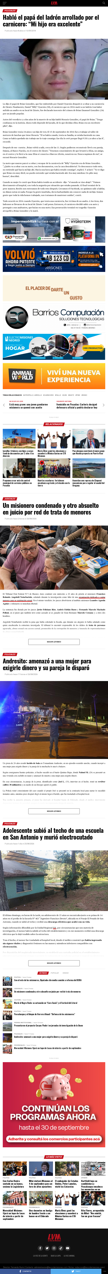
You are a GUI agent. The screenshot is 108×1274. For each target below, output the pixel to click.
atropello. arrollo (33, 395)
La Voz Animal (69, 1255)
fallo (58, 395)
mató (71, 395)
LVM (65, 395)
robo (84, 395)
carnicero (49, 395)
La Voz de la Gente (40, 1255)
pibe (78, 395)
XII (54, 927)
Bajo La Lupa (56, 1255)
